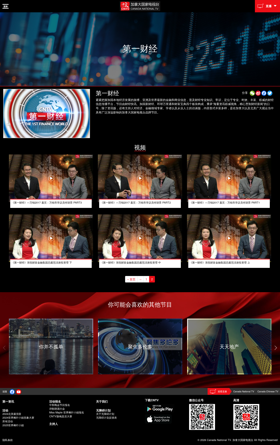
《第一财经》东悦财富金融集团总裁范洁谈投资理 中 (130, 262)
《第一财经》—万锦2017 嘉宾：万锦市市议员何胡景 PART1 (225, 202)
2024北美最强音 (11, 414)
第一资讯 (8, 401)
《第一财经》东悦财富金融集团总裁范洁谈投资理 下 (42, 262)
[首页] (140, 6)
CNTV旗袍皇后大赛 (60, 416)
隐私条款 (7, 440)
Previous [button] (4, 347)
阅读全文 (15, 321)
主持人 (53, 424)
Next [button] (276, 347)
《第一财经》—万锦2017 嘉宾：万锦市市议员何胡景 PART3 (47, 202)
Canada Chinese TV (267, 391)
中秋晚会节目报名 (59, 405)
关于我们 (102, 401)
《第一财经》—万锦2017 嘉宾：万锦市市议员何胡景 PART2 (135, 202)
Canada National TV (243, 391)
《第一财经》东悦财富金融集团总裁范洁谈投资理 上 (220, 262)
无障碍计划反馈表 (106, 417)
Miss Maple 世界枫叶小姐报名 (66, 412)
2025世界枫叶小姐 (13, 425)
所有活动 (7, 421)
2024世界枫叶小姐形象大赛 (18, 417)
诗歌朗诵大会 (57, 408)
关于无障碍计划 (105, 414)
